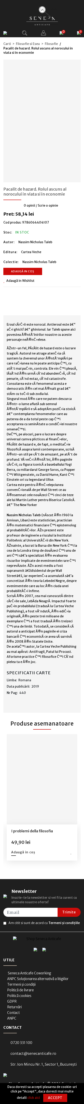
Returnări (14, 1007)
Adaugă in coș (22, 271)
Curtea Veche (31, 252)
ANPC (11, 1018)
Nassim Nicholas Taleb (35, 242)
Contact (13, 1013)
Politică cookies (19, 996)
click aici (33, 1098)
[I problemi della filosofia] (42, 779)
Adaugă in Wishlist (20, 281)
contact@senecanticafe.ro (33, 1053)
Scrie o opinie (48, 205)
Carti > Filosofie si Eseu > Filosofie (30, 44)
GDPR (12, 1001)
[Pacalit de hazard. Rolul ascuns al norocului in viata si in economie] (42, 119)
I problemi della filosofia (32, 831)
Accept (55, 1098)
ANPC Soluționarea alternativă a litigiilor (38, 979)
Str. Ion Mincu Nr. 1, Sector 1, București (44, 1064)
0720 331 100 (21, 1042)
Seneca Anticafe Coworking (29, 973)
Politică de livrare (20, 990)
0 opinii (29, 205)
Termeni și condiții (21, 984)
